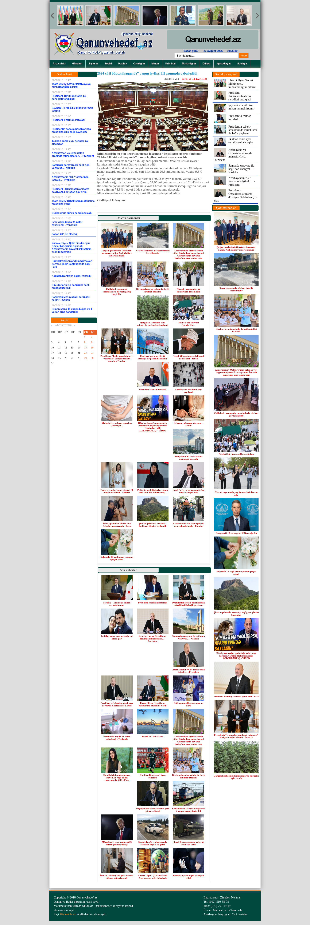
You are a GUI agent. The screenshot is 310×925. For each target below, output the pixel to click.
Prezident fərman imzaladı (152, 389)
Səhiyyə (242, 63)
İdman (155, 63)
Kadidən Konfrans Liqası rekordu (153, 776)
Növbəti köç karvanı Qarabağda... (188, 323)
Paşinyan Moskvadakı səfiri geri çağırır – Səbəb (152, 809)
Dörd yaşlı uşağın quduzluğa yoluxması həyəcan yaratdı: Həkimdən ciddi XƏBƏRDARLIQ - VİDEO (152, 427)
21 (79, 352)
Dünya (206, 63)
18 (59, 352)
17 (52, 352)
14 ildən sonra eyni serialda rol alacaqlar (116, 637)
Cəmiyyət (139, 63)
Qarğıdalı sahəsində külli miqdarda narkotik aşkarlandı (152, 323)
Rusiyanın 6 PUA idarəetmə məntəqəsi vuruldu (188, 457)
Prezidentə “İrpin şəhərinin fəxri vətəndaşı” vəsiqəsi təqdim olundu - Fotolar (116, 358)
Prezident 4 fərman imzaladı (152, 602)
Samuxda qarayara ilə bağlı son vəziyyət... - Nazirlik (188, 637)
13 (72, 347)
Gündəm (77, 63)
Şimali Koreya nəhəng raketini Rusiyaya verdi (188, 843)
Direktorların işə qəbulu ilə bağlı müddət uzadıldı (152, 290)
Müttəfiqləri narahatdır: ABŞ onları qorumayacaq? (117, 843)
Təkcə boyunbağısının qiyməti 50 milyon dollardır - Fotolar (116, 491)
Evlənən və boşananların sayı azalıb (188, 424)
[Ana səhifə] (106, 58)
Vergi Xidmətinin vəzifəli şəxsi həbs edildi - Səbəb (188, 357)
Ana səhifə (59, 63)
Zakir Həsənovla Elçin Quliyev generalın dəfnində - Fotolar (188, 524)
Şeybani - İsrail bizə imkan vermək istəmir (116, 603)
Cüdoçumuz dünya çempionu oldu (188, 704)
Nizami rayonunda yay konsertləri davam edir (188, 290)
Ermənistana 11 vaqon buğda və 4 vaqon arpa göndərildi (188, 809)
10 (52, 347)
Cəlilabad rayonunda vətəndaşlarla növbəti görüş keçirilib (117, 291)
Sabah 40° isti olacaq (152, 736)
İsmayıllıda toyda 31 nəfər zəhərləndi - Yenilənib (116, 737)
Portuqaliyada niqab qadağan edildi (188, 876)
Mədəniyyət (189, 63)
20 (72, 352)
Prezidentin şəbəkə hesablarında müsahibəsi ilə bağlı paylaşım (188, 603)
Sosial (108, 63)
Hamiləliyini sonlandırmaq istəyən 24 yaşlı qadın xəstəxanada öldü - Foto (116, 777)
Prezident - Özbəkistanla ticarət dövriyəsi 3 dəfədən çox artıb (117, 704)
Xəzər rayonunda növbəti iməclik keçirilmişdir (153, 251)
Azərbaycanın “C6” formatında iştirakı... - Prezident (188, 670)
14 (79, 347)
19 (66, 352)
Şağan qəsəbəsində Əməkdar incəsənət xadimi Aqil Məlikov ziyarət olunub (117, 253)
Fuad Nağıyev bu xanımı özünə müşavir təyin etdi (188, 491)
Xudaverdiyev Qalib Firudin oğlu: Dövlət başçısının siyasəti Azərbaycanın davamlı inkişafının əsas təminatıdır (188, 254)
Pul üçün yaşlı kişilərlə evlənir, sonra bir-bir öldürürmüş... (152, 491)
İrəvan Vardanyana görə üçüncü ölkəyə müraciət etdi (116, 876)
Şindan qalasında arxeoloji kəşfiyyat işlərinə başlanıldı (152, 524)
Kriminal (170, 63)
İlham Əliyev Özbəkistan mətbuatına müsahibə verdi (152, 704)
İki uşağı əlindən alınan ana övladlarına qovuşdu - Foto (117, 524)
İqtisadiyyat (224, 63)
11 (59, 347)
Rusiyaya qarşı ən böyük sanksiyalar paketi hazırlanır (152, 357)
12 (66, 347)
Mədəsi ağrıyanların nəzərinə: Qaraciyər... (117, 424)
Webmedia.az (68, 914)
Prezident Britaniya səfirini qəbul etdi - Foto (236, 696)
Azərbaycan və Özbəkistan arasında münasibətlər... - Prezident (152, 638)
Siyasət (93, 63)
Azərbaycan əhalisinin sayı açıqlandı (188, 390)
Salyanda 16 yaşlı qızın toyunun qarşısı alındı (117, 558)
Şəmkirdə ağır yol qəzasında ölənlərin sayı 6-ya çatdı (152, 843)
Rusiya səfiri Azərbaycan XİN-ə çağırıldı (236, 533)
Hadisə (122, 63)
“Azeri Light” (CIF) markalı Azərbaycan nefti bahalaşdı (152, 876)
